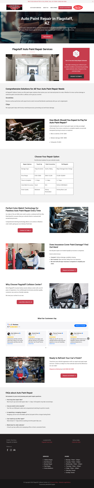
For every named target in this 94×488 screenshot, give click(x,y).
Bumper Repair (48, 464)
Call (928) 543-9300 (68, 369)
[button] (6, 338)
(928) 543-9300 (62, 1)
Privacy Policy (54, 482)
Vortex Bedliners (48, 468)
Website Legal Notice (65, 482)
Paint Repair (47, 466)
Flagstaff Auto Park (47, 442)
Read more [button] (10, 343)
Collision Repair (48, 460)
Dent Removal (48, 462)
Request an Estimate (55, 369)
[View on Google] (8, 334)
